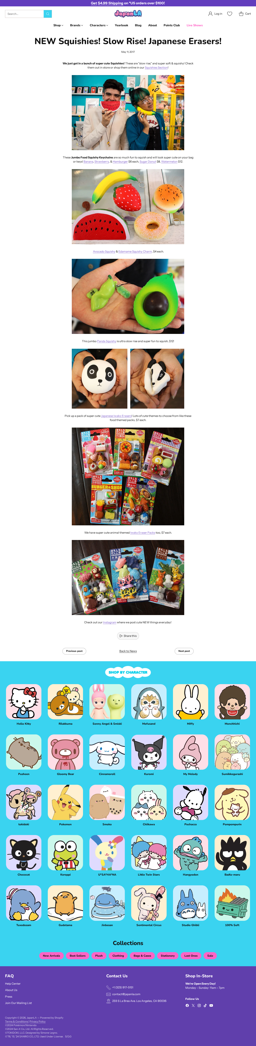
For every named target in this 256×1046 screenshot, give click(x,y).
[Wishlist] (229, 13)
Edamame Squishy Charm (135, 251)
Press (8, 996)
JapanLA (32, 1017)
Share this (130, 636)
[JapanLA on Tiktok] (205, 1006)
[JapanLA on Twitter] (193, 1006)
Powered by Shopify (51, 1017)
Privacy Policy (38, 1021)
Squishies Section (156, 67)
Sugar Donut (148, 161)
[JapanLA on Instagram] (199, 1006)
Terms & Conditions (16, 1021)
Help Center (13, 983)
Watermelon (169, 161)
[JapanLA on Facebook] (187, 1006)
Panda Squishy (106, 341)
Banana (88, 161)
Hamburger (120, 161)
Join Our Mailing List (18, 1003)
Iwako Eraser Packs (142, 532)
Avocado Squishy (104, 251)
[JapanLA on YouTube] (211, 1006)
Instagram (109, 622)
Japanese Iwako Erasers (116, 416)
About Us (11, 990)
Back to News (128, 651)
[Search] (48, 14)
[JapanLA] (128, 13)
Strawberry (101, 161)
